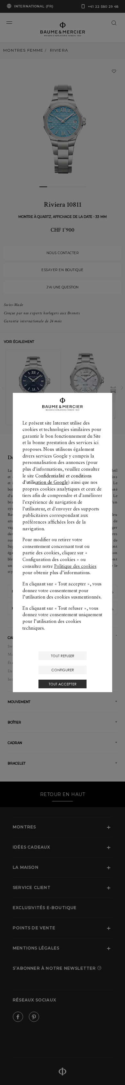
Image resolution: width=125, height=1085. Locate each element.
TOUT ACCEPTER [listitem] (63, 684)
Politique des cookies (75, 566)
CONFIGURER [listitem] (62, 669)
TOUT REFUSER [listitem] (62, 655)
